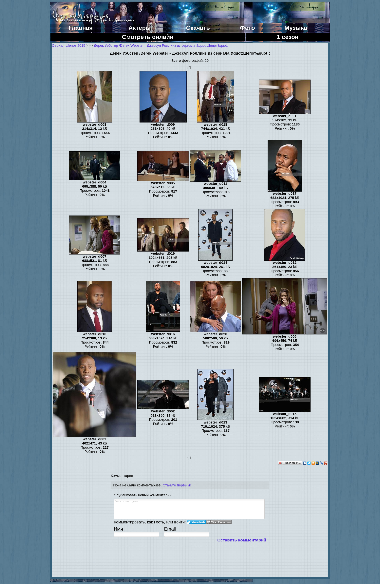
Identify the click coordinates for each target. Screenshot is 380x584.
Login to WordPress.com (219, 522)
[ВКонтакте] (305, 463)
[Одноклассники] (313, 463)
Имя (118, 529)
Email (170, 529)
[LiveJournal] (321, 463)
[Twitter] (309, 463)
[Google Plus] (326, 463)
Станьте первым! (177, 485)
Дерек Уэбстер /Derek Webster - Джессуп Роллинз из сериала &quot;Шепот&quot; (161, 45)
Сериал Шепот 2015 (68, 45)
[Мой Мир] (317, 463)
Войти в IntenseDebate (196, 522)
